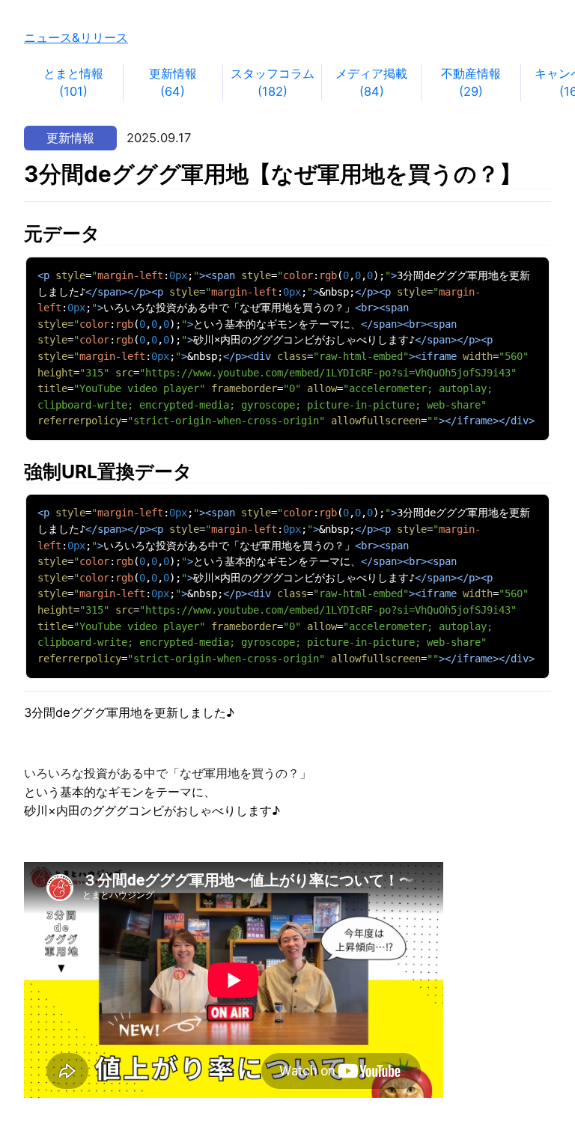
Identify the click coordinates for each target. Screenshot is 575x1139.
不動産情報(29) (471, 83)
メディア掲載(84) (371, 83)
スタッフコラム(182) (272, 83)
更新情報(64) (173, 83)
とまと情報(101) (73, 83)
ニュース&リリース (76, 37)
